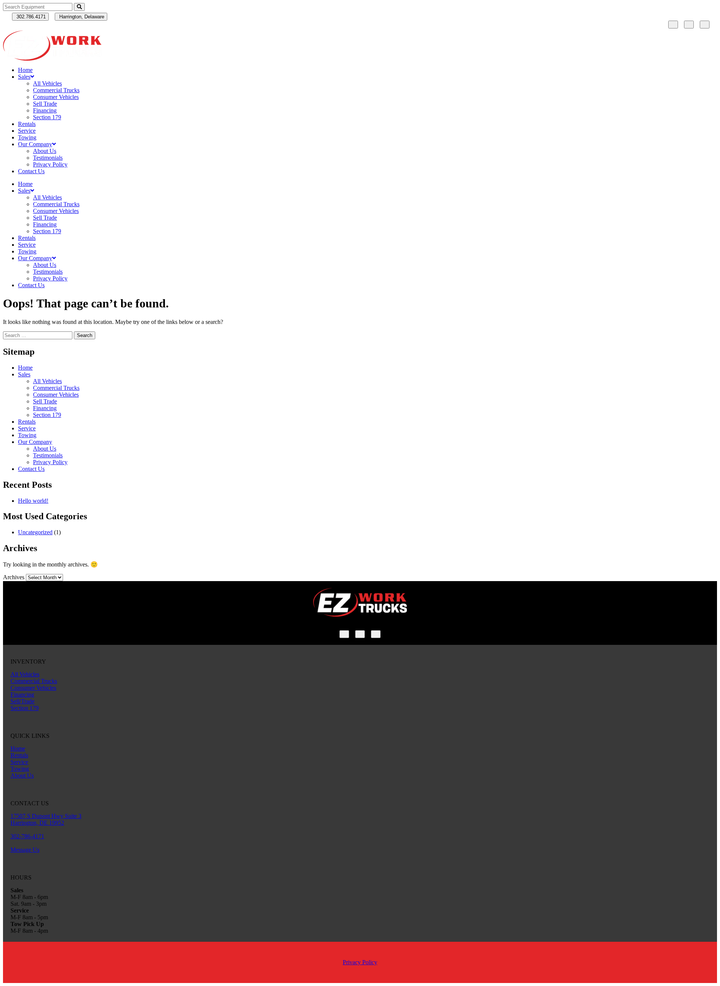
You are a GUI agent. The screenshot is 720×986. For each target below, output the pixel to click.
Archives (13, 577)
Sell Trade (45, 103)
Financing (45, 110)
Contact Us (31, 171)
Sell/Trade (22, 701)
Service (27, 130)
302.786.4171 (30, 16)
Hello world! (33, 500)
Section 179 (47, 117)
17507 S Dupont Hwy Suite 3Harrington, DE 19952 (45, 819)
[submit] (79, 7)
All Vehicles (47, 83)
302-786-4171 (27, 836)
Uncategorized (35, 532)
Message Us (24, 850)
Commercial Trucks (56, 90)
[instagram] (689, 24)
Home (25, 70)
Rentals (27, 124)
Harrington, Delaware (81, 16)
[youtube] (705, 24)
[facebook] (673, 24)
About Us (44, 151)
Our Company (35, 144)
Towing (27, 137)
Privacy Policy (50, 164)
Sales (24, 76)
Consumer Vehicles (56, 97)
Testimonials (48, 157)
